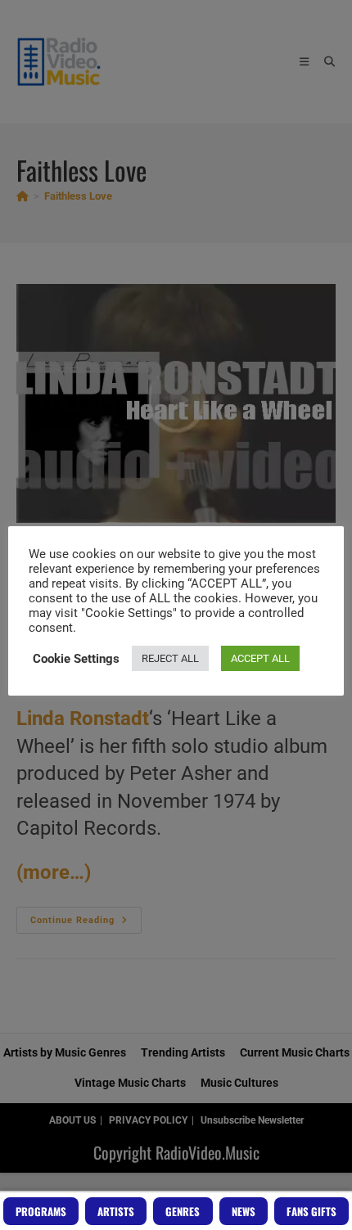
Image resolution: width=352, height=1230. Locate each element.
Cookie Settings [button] (76, 658)
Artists (115, 1211)
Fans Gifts (311, 1211)
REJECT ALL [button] (170, 658)
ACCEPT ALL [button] (260, 658)
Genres (182, 1211)
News (243, 1211)
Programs (41, 1211)
